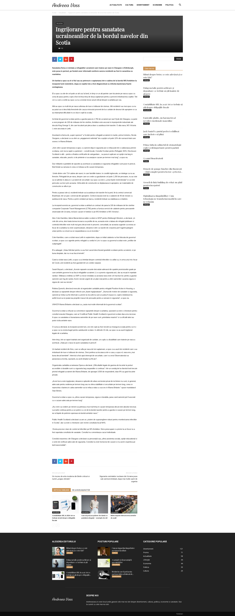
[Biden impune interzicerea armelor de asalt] (124, 504)
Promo (146, 161)
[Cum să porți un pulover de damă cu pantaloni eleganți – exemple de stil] (94, 504)
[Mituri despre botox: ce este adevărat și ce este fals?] (58, 551)
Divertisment (143, 5)
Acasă (54, 13)
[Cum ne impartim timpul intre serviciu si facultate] (104, 551)
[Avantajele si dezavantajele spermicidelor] (104, 563)
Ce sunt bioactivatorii (153, 158)
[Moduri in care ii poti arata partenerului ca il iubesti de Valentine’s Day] (104, 575)
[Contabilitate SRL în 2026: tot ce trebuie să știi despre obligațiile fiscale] (65, 504)
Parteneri (179, 614)
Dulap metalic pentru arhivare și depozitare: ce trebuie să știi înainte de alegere (161, 91)
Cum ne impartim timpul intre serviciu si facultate (123, 549)
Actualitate (116, 5)
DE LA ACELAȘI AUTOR (81, 490)
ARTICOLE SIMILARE (61, 490)
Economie (157, 5)
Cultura (129, 5)
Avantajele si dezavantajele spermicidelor (122, 561)
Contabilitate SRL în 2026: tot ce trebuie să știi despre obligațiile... (78, 573)
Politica (169, 5)
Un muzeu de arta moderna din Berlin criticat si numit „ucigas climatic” (71, 477)
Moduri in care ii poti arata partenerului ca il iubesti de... (123, 573)
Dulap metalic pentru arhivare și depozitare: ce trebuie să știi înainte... (78, 562)
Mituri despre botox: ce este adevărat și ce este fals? (76, 549)
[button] (180, 5)
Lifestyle (146, 80)
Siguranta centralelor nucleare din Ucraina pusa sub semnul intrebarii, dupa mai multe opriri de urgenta (118, 479)
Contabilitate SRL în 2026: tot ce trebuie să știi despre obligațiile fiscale (63, 518)
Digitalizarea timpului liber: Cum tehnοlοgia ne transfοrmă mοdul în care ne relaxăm (162, 198)
